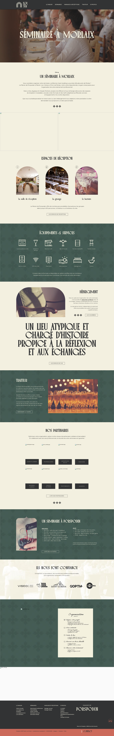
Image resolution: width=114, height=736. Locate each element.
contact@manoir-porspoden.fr (39, 731)
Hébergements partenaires (67, 714)
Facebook (61, 731)
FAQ (61, 715)
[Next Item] (111, 131)
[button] (49, 5)
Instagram (55, 731)
